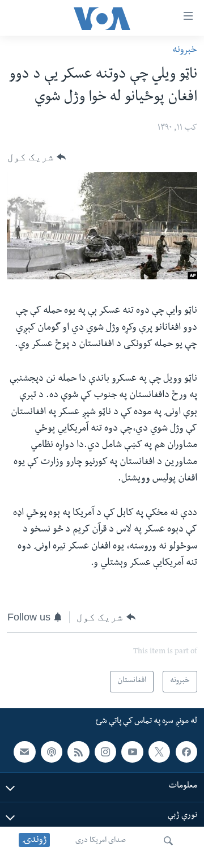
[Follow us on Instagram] (105, 751)
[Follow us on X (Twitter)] (159, 751)
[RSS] (78, 751)
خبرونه (184, 51)
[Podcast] (51, 751)
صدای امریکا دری (100, 840)
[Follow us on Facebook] (186, 751)
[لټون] (168, 841)
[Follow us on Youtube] (132, 751)
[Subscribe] (24, 751)
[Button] (36, 156)
